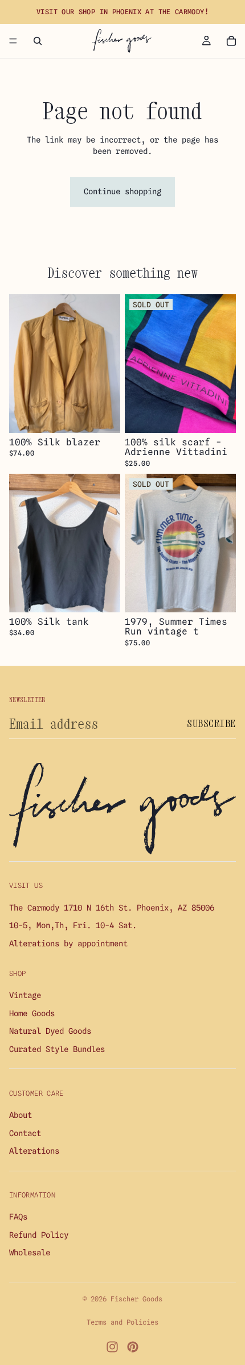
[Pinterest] (133, 1347)
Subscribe (211, 723)
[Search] (37, 40)
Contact (25, 1133)
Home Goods (32, 1013)
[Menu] (13, 41)
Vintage (25, 995)
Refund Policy (38, 1234)
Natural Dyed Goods (50, 1031)
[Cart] (231, 40)
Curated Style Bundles (57, 1049)
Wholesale (29, 1253)
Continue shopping (122, 191)
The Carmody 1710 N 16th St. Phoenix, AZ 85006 (111, 907)
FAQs (18, 1217)
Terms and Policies (122, 1322)
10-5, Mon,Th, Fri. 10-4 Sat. (73, 925)
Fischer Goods (136, 1299)
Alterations (34, 1150)
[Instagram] (112, 1347)
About (20, 1115)
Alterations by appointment (68, 943)
